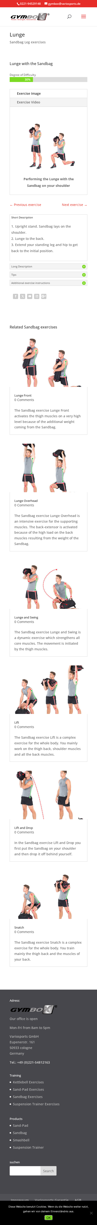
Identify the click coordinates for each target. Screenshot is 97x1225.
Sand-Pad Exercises (28, 1089)
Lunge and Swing (26, 617)
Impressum (20, 1200)
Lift (16, 722)
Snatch (19, 927)
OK (48, 1218)
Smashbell (21, 1140)
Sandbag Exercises (28, 1096)
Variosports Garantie (52, 1200)
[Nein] (91, 1213)
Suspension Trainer (28, 1147)
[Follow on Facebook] (15, 296)
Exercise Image (29, 93)
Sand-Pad (20, 1125)
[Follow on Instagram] (36, 296)
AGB (78, 1200)
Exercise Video (28, 102)
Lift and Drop (23, 828)
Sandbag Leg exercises (28, 42)
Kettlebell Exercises (28, 1082)
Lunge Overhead (26, 501)
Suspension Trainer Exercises (36, 1104)
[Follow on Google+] (43, 296)
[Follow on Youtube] (29, 296)
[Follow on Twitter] (22, 296)
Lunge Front (23, 395)
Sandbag (20, 1133)
